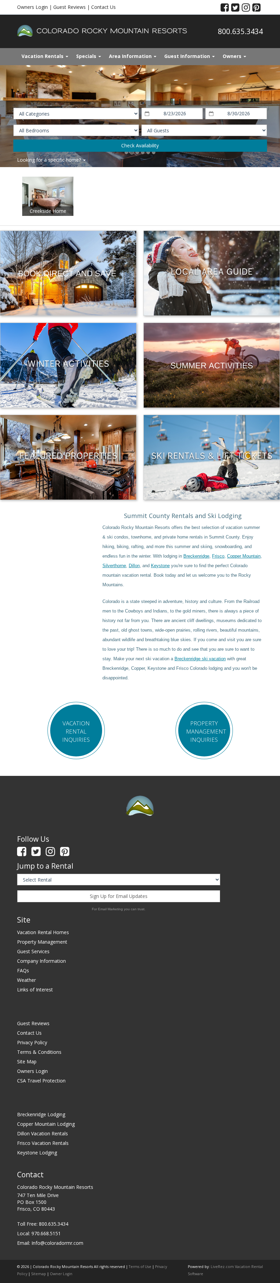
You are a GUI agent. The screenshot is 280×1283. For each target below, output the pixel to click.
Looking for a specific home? (49, 160)
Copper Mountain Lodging (46, 1124)
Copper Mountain (244, 556)
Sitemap (38, 1273)
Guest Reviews (69, 7)
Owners (233, 56)
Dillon (134, 565)
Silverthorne (114, 565)
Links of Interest (35, 989)
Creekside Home (48, 211)
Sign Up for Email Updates (119, 896)
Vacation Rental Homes (43, 932)
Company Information (41, 961)
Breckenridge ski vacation (200, 658)
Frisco (218, 556)
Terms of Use (140, 1266)
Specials (87, 56)
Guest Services (33, 951)
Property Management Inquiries (206, 731)
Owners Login (32, 7)
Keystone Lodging (37, 1152)
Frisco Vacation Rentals (43, 1143)
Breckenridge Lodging (41, 1114)
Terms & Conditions (39, 1052)
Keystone (160, 565)
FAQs (23, 970)
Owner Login (61, 1273)
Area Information (131, 56)
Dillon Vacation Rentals (42, 1133)
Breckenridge (196, 556)
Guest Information (187, 56)
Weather (26, 980)
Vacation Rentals (43, 56)
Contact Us (103, 7)
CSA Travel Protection (41, 1080)
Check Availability (140, 145)
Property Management (42, 942)
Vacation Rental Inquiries (76, 731)
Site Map (27, 1061)
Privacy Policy (32, 1042)
